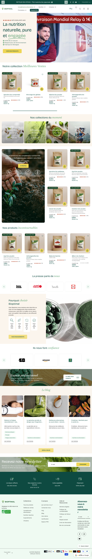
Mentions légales (64, 506)
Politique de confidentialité (63, 510)
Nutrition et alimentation (34, 437)
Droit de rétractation (65, 522)
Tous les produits (28, 505)
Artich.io (37, 554)
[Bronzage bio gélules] (35, 82)
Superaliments (27, 518)
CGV (60, 517)
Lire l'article (7, 441)
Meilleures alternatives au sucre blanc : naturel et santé (56, 421)
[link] (19, 286)
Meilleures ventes (28, 507)
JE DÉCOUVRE (13, 138)
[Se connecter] (84, 8)
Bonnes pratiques (9, 432)
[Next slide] (66, 2)
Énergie (7, 435)
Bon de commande (64, 525)
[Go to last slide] (4, 287)
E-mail (53, 464)
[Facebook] (70, 2)
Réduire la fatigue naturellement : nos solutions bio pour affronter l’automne (10, 421)
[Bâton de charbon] (80, 243)
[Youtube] (76, 2)
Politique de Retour (64, 514)
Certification (45, 519)
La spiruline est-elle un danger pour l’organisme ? (34, 421)
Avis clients (45, 516)
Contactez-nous (46, 507)
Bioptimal (37, 552)
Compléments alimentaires (27, 511)
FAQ (43, 510)
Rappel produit (63, 519)
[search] (80, 8)
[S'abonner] (88, 517)
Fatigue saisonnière (10, 437)
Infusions (26, 521)
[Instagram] (73, 2)
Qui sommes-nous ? (47, 505)
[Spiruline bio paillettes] (57, 159)
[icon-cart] (88, 8)
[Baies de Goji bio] (57, 243)
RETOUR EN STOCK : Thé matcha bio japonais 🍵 (34, 2)
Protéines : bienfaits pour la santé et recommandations (79, 421)
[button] (19, 89)
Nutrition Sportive (28, 515)
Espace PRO (45, 522)
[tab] (42, 60)
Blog (70, 8)
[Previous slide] (3, 2)
